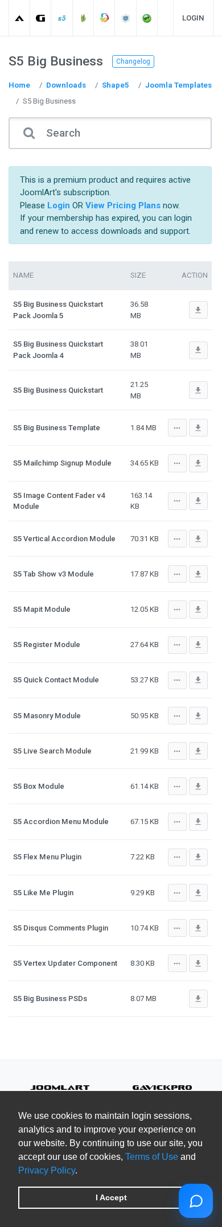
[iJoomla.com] (126, 18)
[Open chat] (196, 1201)
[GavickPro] (40, 18)
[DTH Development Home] (147, 18)
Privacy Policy (46, 1170)
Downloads (66, 85)
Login (193, 18)
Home (19, 85)
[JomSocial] (104, 18)
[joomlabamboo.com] (83, 18)
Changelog (133, 61)
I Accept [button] (111, 1197)
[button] (81, 1171)
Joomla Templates (178, 85)
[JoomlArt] (19, 18)
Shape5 (115, 85)
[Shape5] (62, 18)
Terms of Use (151, 1157)
